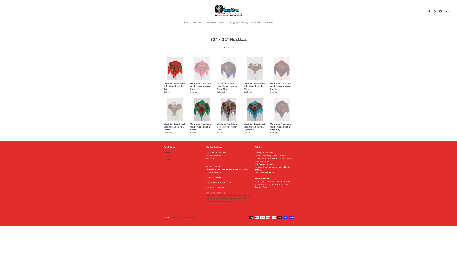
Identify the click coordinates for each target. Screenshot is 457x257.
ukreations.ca (175, 217)
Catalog (167, 156)
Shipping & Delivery (172, 159)
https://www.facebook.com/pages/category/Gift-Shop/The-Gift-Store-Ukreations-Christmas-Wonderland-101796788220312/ (228, 199)
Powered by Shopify (188, 217)
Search (167, 153)
